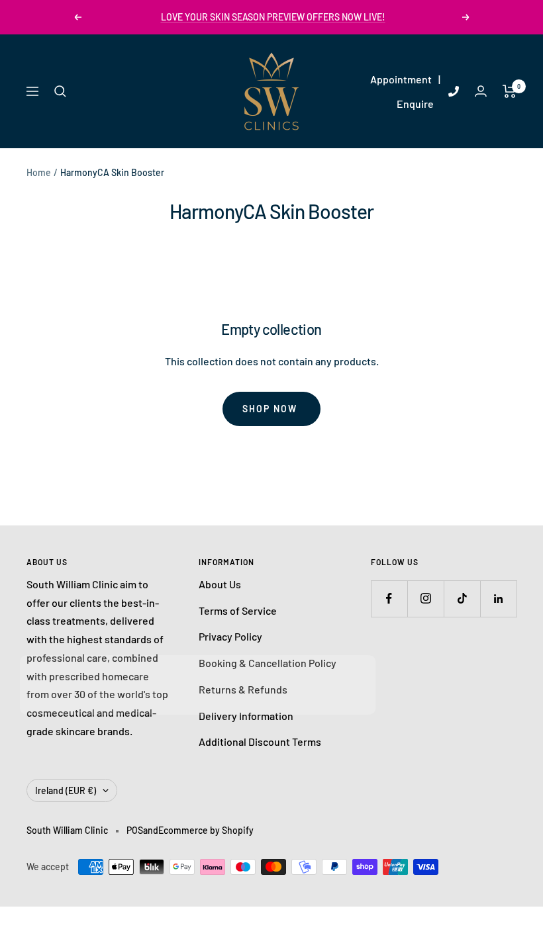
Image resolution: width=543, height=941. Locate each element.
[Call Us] (453, 91)
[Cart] (510, 91)
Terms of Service (238, 610)
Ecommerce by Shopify (206, 830)
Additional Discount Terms (260, 741)
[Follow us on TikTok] (462, 598)
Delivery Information (246, 715)
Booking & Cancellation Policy (267, 662)
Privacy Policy (230, 636)
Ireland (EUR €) (65, 790)
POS (134, 830)
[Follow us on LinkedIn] (498, 598)
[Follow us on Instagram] (425, 598)
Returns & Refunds (243, 689)
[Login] (481, 91)
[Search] (60, 91)
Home (38, 172)
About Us (220, 584)
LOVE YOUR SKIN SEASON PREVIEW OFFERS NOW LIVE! (273, 16)
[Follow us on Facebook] (389, 598)
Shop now (269, 408)
